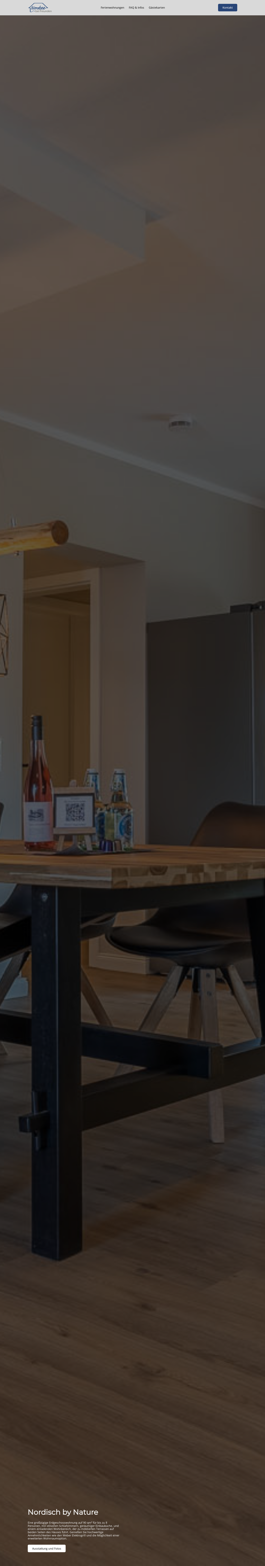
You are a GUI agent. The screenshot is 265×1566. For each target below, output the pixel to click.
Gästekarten (157, 7)
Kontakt (228, 7)
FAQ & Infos (136, 7)
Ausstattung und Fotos (46, 1548)
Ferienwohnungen (112, 7)
